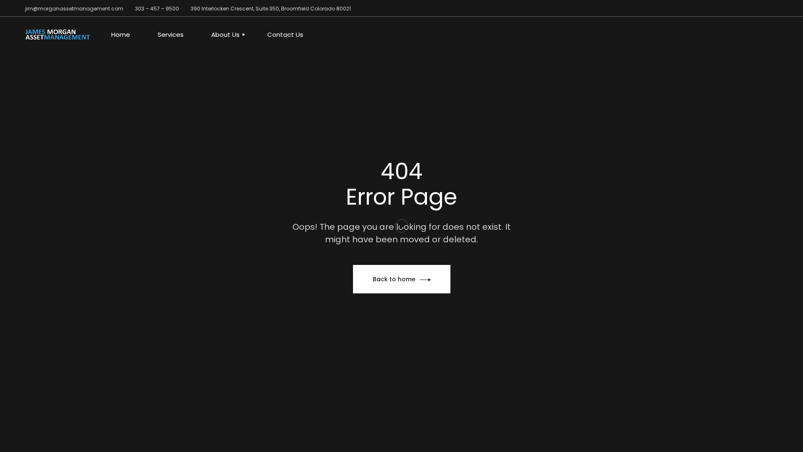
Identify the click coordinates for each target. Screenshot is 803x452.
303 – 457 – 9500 (157, 8)
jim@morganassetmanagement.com (74, 8)
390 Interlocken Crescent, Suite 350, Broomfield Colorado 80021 (271, 8)
